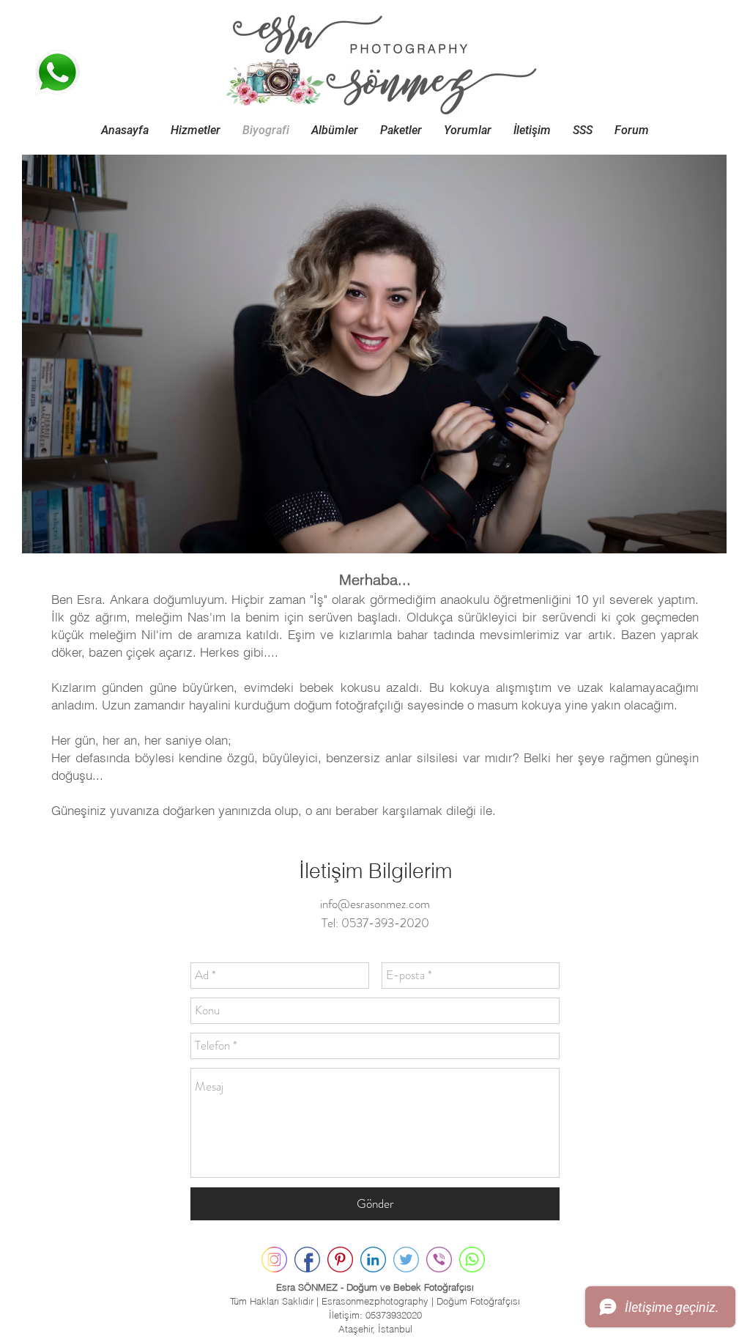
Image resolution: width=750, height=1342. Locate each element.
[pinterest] (340, 1259)
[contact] (439, 1259)
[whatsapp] (472, 1259)
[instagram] (274, 1259)
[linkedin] (373, 1259)
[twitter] (406, 1259)
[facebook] (307, 1259)
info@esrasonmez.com (375, 904)
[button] (195, 130)
